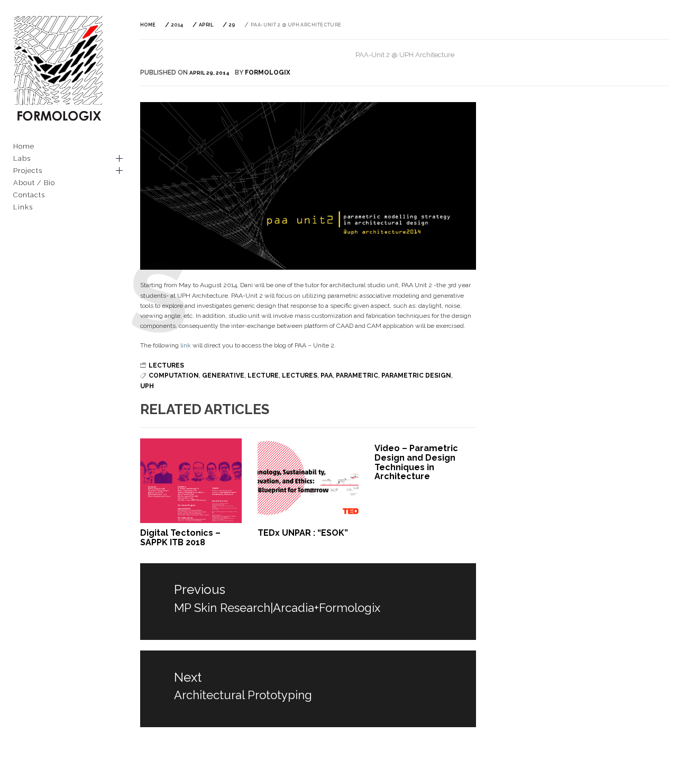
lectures (299, 375)
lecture (263, 375)
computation (174, 375)
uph (147, 386)
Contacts (29, 195)
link (185, 345)
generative (223, 375)
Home (23, 146)
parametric (357, 375)
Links (23, 207)
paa (327, 375)
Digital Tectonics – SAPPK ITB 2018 (180, 537)
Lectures (166, 365)
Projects (27, 171)
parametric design (416, 375)
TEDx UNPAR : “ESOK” (303, 533)
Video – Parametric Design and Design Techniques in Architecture (416, 462)
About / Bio (34, 183)
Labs (22, 158)
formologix (267, 72)
